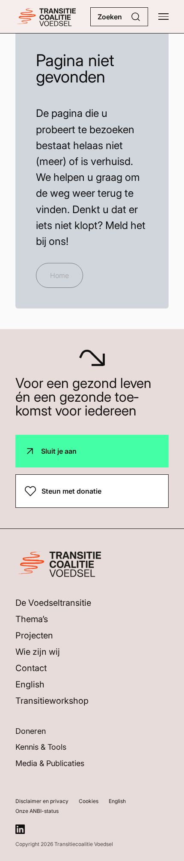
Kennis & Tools (40, 746)
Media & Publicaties (49, 763)
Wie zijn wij (37, 652)
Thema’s (31, 619)
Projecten (34, 635)
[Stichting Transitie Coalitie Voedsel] (45, 16)
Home (59, 275)
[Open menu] (163, 17)
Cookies (88, 801)
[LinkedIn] (20, 829)
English (30, 684)
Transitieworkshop (52, 701)
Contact (31, 668)
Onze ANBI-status (37, 811)
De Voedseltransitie (53, 603)
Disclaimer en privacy (41, 801)
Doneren (30, 731)
